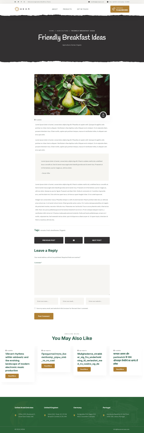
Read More (12, 376)
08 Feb (103, 115)
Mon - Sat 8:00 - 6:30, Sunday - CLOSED (119, 2)
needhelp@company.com (97, 2)
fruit (48, 230)
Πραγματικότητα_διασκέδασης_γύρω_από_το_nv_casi (53, 357)
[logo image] (22, 9)
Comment (38, 262)
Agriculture (66, 45)
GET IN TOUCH (82, 9)
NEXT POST (97, 240)
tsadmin (39, 119)
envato (43, 230)
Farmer (73, 45)
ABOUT (55, 9)
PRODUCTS (67, 9)
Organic (79, 45)
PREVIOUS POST (48, 240)
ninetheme (54, 230)
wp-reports (47, 350)
